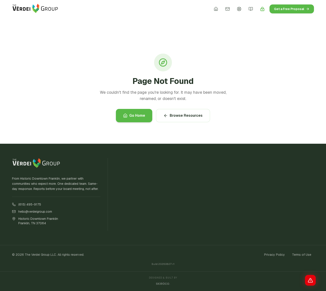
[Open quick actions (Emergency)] (310, 280)
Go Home (137, 115)
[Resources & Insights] (250, 8)
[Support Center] (239, 8)
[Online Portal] (262, 8)
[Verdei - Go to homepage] (35, 9)
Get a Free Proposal (289, 9)
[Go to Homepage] (215, 8)
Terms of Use (301, 255)
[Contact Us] (227, 8)
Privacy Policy (274, 255)
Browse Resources (186, 115)
